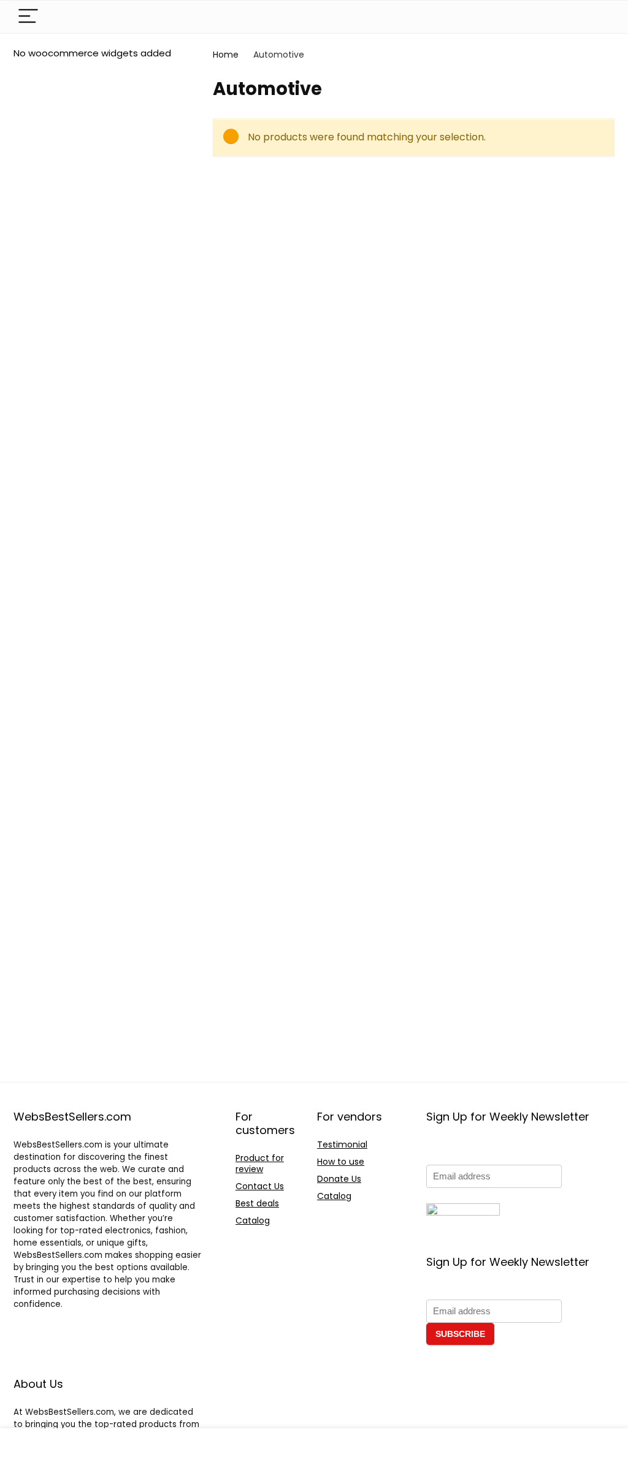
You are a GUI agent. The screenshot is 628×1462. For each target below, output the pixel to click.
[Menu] (28, 17)
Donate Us (339, 1179)
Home (226, 54)
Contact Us (260, 1186)
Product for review (260, 1163)
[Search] (595, 17)
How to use (340, 1162)
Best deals (257, 1203)
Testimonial (342, 1144)
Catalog (253, 1220)
